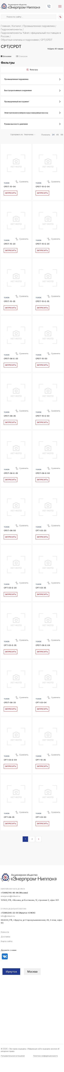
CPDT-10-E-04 (43, 186)
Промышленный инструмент (16, 102)
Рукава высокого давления (16, 124)
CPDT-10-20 (9, 244)
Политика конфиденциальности (45, 1056)
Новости (5, 932)
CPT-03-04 (41, 702)
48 (57, 135)
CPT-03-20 (41, 530)
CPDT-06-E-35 (11, 473)
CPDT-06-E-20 (11, 358)
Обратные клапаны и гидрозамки (20, 39)
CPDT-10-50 (41, 358)
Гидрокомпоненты (11, 29)
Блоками (7, 56)
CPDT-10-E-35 (42, 301)
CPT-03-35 (41, 588)
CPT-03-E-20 (10, 588)
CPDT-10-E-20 (42, 244)
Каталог (16, 26)
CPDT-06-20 (10, 702)
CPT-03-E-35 (10, 645)
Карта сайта (6, 941)
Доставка (5, 937)
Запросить (10, 193)
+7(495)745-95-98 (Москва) (14, 893)
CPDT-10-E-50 (42, 416)
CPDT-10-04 (10, 186)
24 (53, 135)
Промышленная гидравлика (39, 26)
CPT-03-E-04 (10, 760)
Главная (5, 26)
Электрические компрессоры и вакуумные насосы (26, 113)
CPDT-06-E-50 (43, 473)
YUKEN (6, 183)
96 (62, 135)
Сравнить (23, 181)
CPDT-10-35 (9, 301)
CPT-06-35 (9, 817)
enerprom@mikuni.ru (10, 896)
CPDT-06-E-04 (43, 645)
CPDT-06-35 (10, 416)
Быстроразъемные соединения (18, 90)
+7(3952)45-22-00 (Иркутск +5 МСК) (18, 913)
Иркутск (11, 971)
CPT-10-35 (41, 760)
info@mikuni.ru (8, 916)
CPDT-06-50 (10, 530)
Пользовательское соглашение (13, 1056)
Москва (32, 971)
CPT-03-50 (41, 817)
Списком (23, 56)
